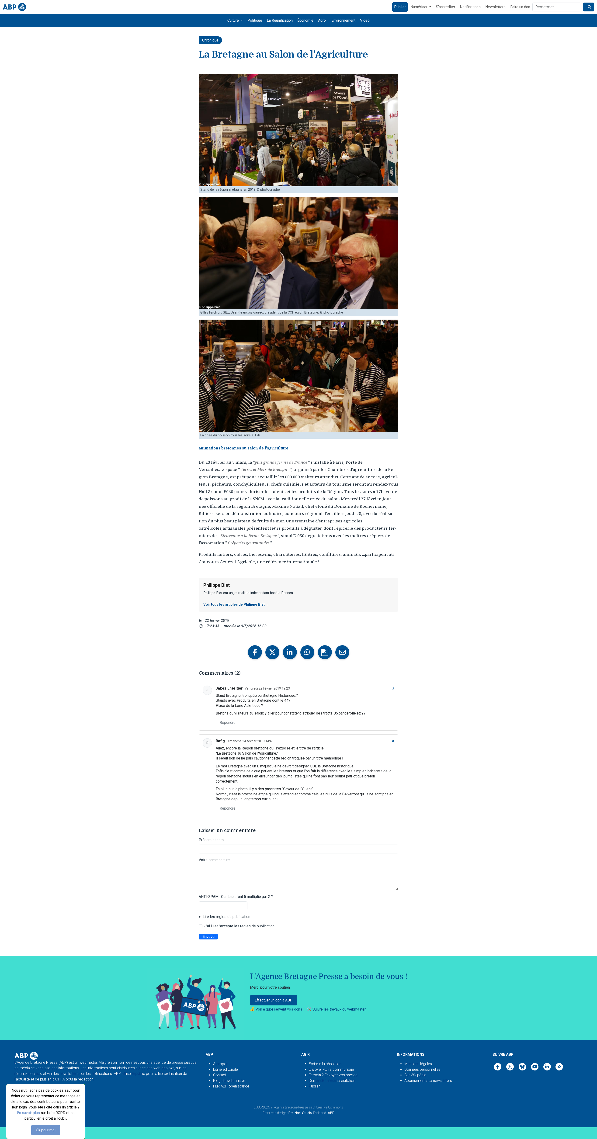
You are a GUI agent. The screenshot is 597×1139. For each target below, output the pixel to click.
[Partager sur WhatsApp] (307, 652)
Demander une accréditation (332, 1080)
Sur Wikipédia (415, 1075)
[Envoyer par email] (342, 652)
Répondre (228, 722)
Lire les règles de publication (226, 917)
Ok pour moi (46, 1130)
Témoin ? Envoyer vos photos (333, 1075)
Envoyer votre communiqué (331, 1069)
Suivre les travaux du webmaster (339, 1009)
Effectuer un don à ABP (273, 1000)
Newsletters (495, 7)
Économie (305, 20)
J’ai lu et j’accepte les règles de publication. (239, 926)
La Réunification (280, 20)
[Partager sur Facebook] (255, 652)
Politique (254, 20)
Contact (219, 1075)
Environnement (343, 20)
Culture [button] (233, 20)
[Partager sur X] (272, 652)
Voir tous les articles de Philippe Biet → (236, 604)
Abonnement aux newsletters (428, 1080)
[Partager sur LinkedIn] (290, 652)
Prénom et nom (211, 840)
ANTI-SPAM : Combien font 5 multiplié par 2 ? (236, 896)
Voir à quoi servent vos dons (279, 1009)
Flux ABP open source (231, 1086)
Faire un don (520, 7)
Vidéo (365, 20)
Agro (322, 20)
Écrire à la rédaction (325, 1064)
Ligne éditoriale (225, 1069)
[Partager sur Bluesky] (325, 652)
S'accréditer (445, 7)
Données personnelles (422, 1069)
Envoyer (209, 936)
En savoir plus (28, 1113)
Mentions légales (418, 1064)
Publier (400, 7)
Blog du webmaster (229, 1080)
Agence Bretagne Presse (291, 1107)
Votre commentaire (214, 860)
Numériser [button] (419, 7)
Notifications (470, 7)
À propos (220, 1064)
